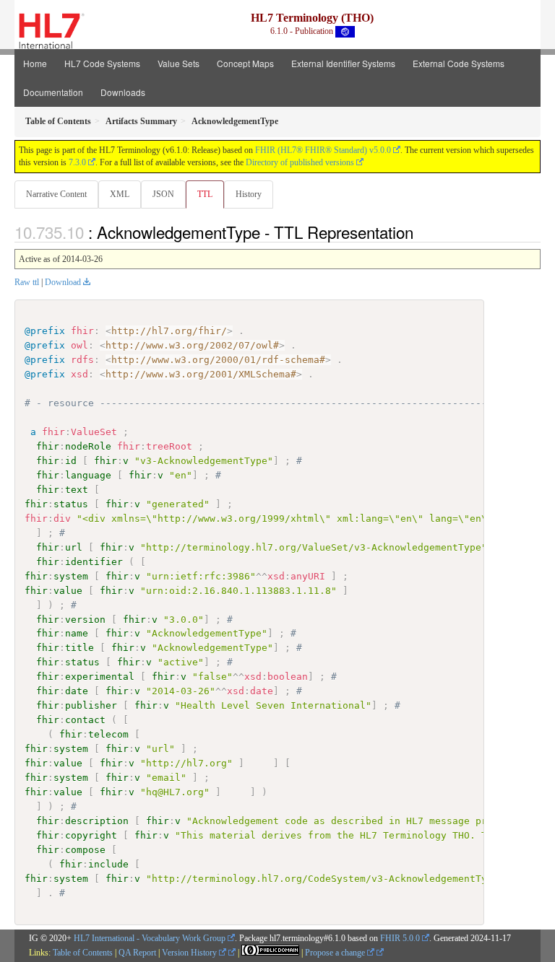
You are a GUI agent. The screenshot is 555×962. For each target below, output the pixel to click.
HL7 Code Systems (102, 63)
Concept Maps (245, 63)
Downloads (122, 92)
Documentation (53, 92)
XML (119, 194)
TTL (204, 194)
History (249, 194)
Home (35, 63)
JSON (163, 194)
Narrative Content (56, 194)
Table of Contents (83, 953)
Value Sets (178, 63)
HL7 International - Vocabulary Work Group (149, 938)
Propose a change (336, 953)
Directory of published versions (300, 162)
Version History (190, 953)
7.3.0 (77, 162)
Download (63, 282)
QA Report (137, 953)
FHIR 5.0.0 (400, 938)
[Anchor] (421, 232)
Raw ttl (26, 282)
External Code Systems (458, 63)
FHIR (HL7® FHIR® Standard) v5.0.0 (323, 150)
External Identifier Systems (343, 63)
